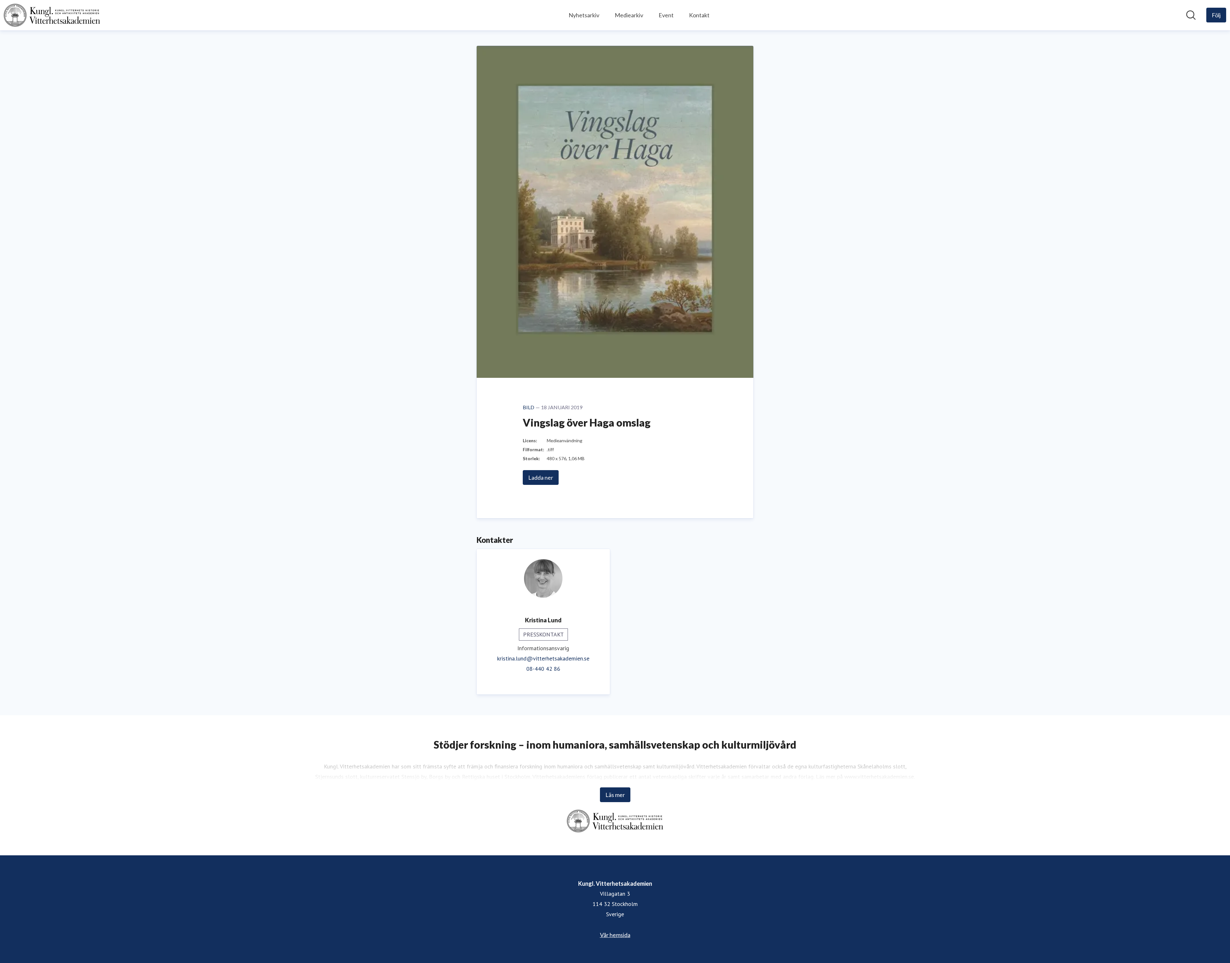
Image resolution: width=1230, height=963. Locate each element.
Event (666, 15)
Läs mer (615, 794)
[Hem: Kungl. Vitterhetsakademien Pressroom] (52, 15)
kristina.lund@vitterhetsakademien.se (543, 658)
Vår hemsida (615, 934)
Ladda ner (540, 477)
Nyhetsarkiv (584, 15)
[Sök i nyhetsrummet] (1191, 15)
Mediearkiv (629, 15)
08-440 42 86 (543, 668)
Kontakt (699, 15)
